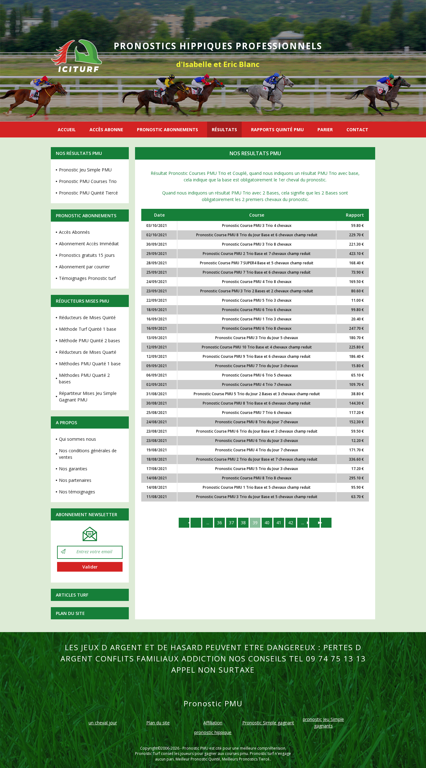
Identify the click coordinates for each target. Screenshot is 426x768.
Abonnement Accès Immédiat (89, 244)
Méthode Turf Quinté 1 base (87, 329)
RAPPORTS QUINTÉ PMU (277, 129)
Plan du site (70, 613)
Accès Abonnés (74, 232)
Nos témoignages (77, 492)
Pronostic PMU (195, 748)
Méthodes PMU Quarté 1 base (90, 364)
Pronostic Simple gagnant (268, 723)
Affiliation (212, 723)
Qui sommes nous (77, 439)
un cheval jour (103, 723)
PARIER (325, 129)
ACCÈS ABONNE (106, 129)
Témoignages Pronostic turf (87, 278)
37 (231, 523)
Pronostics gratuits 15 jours (87, 255)
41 (278, 523)
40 (266, 523)
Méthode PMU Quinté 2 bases (89, 340)
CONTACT (357, 129)
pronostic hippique (212, 732)
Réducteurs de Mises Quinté (87, 317)
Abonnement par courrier (84, 267)
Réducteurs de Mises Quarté (87, 352)
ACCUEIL (67, 129)
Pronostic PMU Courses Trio (88, 181)
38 (243, 523)
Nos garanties (73, 469)
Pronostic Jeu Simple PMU (85, 170)
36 (219, 523)
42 (290, 523)
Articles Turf (72, 595)
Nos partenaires (75, 480)
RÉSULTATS (224, 129)
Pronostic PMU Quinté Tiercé (88, 193)
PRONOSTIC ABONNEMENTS (167, 129)
